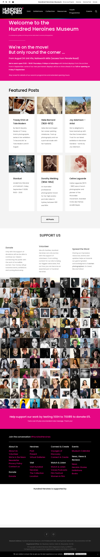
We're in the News (17, 457)
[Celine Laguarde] (78, 183)
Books (75, 473)
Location (34, 476)
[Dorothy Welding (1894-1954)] (50, 183)
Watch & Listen (58, 466)
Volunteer (13, 454)
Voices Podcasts (59, 470)
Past (32, 451)
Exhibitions (77, 470)
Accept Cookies (69, 554)
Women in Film (58, 476)
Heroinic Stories (79, 467)
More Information (81, 554)
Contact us (14, 466)
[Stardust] (21, 183)
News (74, 464)
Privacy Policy (15, 463)
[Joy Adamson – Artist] (78, 125)
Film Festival (57, 473)
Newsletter (14, 460)
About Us (13, 451)
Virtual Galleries (37, 457)
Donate (12, 476)
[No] (98, 554)
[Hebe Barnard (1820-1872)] (50, 125)
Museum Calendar (81, 451)
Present (33, 454)
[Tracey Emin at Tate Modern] (21, 125)
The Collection (37, 473)
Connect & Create (59, 457)
